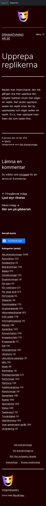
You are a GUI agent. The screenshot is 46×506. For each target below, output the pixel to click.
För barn (6, 283)
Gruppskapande (10, 308)
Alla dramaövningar (29, 144)
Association (8, 258)
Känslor (6, 325)
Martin (8, 141)
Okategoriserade (10, 375)
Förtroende (8, 296)
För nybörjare (9, 287)
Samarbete (7, 395)
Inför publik (8, 316)
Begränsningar (9, 267)
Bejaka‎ (5, 271)
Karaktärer (7, 329)
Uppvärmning (9, 420)
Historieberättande (11, 312)
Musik (5, 366)
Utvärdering (8, 428)
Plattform (7, 383)
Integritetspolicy (10, 490)
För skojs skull (9, 292)
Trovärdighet (8, 416)
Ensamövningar (10, 279)
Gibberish (7, 300)
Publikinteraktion (10, 387)
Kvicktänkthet (9, 350)
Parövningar (8, 379)
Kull (3, 346)
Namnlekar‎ (7, 370)
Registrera (14, 3)
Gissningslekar (9, 304)
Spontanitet (8, 404)
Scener (5, 399)
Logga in (4, 3)
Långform (7, 354)
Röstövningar (9, 391)
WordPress (18, 495)
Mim (4, 362)
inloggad (24, 174)
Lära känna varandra (12, 358)
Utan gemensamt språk (14, 424)
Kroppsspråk (8, 341)
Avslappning (8, 262)
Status (5, 408)
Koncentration (9, 333)
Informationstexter (11, 321)
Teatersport (8, 412)
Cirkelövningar (9, 275)
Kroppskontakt (9, 337)
